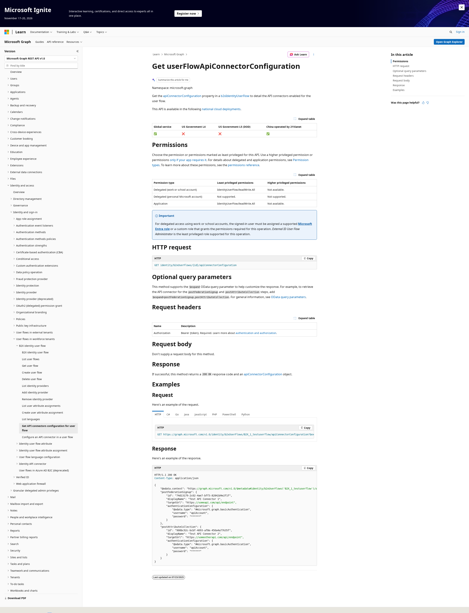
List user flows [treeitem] (30, 359)
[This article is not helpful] (427, 102)
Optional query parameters (409, 71)
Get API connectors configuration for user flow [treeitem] (48, 428)
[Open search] (451, 32)
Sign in (460, 31)
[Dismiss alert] (462, 7)
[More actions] (314, 54)
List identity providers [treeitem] (35, 386)
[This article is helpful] (423, 102)
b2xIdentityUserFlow (235, 96)
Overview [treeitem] (16, 72)
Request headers (403, 75)
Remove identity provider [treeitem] (37, 399)
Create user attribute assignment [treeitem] (42, 412)
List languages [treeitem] (31, 419)
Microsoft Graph (174, 54)
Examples (399, 90)
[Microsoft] (6, 32)
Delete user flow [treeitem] (32, 379)
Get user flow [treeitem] (30, 365)
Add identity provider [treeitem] (35, 392)
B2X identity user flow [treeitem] (35, 352)
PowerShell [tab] (229, 414)
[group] (234, 435)
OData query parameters (288, 297)
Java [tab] (186, 414)
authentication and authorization (256, 333)
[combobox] (41, 58)
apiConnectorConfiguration (182, 96)
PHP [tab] (214, 414)
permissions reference (243, 165)
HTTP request (401, 66)
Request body (401, 80)
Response (399, 85)
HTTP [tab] (158, 414)
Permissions (400, 61)
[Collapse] (77, 51)
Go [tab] (177, 414)
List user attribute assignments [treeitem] (41, 406)
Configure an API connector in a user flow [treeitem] (47, 437)
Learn (156, 54)
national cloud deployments (221, 109)
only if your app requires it (188, 160)
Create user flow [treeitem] (32, 372)
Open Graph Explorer (449, 42)
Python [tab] (245, 414)
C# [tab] (168, 414)
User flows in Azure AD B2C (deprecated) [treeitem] (44, 470)
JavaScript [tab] (201, 414)
